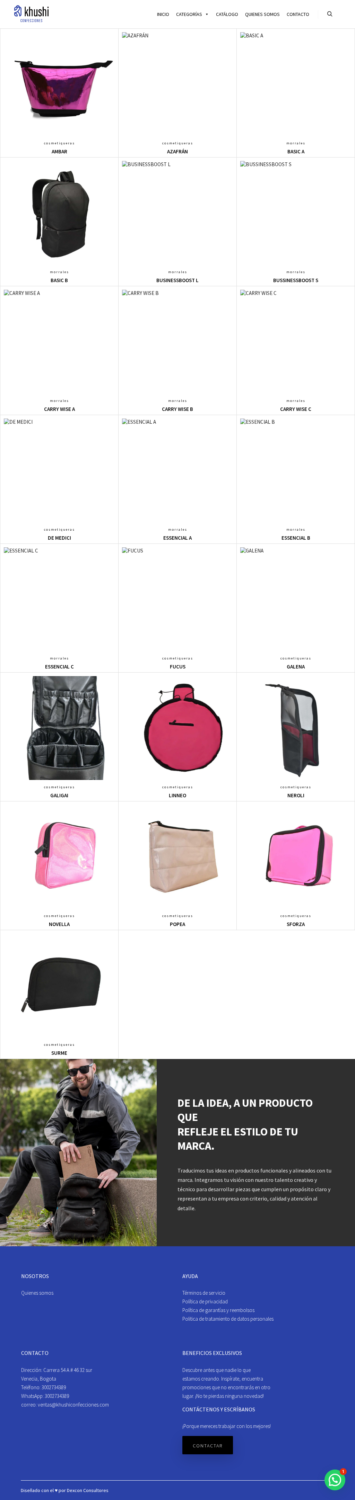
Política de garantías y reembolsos (218, 1310)
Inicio (163, 14)
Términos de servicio (203, 1293)
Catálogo (227, 14)
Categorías (189, 14)
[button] (334, 1480)
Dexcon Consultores (88, 1490)
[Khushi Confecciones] (31, 14)
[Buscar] (329, 14)
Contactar (208, 1446)
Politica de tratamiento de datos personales (228, 1318)
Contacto (298, 14)
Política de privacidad (205, 1301)
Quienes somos (262, 14)
